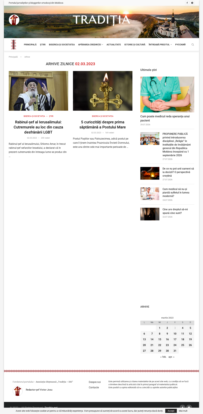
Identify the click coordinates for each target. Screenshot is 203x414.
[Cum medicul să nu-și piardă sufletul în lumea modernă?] (149, 193)
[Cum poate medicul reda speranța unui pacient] (167, 95)
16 (167, 339)
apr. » (171, 356)
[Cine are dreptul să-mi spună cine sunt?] (149, 214)
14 (152, 339)
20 (144, 345)
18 (182, 339)
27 (144, 350)
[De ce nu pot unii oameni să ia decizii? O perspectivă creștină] (149, 173)
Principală (13, 57)
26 (190, 345)
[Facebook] (187, 3)
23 (167, 345)
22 (159, 345)
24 (175, 345)
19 (190, 339)
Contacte (94, 387)
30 (167, 350)
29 (159, 350)
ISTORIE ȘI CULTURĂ (134, 44)
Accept (171, 411)
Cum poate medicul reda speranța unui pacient (165, 118)
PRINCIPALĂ (30, 44)
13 (144, 339)
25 (182, 345)
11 (182, 333)
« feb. (163, 356)
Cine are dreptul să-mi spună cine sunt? (175, 211)
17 (175, 339)
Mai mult (183, 411)
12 (190, 333)
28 (152, 350)
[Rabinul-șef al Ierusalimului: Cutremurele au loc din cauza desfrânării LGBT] (38, 91)
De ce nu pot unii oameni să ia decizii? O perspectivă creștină (178, 172)
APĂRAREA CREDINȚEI (89, 44)
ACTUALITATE (114, 44)
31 (175, 350)
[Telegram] (192, 3)
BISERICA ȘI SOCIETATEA (62, 44)
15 (159, 339)
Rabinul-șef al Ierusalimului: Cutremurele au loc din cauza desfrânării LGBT (38, 127)
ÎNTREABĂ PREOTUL (159, 44)
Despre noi (95, 382)
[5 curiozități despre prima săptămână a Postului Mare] (102, 91)
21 (152, 345)
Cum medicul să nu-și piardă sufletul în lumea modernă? (176, 193)
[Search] (192, 44)
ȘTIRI (43, 44)
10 (175, 333)
